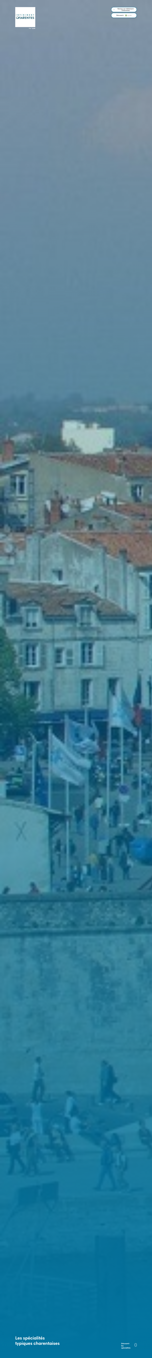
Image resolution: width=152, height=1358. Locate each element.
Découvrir (120, 15)
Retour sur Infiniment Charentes (126, 9)
